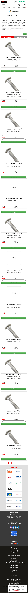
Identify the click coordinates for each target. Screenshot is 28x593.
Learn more (17, 590)
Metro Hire (14, 571)
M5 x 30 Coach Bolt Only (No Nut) (14, 128)
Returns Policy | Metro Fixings (14, 555)
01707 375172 (17, 521)
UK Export (14, 552)
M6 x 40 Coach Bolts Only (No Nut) (14, 410)
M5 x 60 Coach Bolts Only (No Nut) (14, 233)
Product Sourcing (14, 561)
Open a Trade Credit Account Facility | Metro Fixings (14, 562)
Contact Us (14, 569)
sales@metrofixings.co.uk (15, 523)
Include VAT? (19, 34)
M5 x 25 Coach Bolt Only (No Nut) (14, 92)
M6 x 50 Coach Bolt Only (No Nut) (14, 445)
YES (25, 33)
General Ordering (14, 550)
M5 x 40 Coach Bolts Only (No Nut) (14, 163)
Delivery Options (14, 551)
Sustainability (14, 570)
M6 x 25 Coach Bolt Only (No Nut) (14, 339)
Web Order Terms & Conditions (14, 579)
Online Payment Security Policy (14, 582)
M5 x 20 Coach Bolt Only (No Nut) (14, 57)
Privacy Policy (14, 580)
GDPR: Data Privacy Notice (14, 583)
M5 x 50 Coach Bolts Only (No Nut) (14, 198)
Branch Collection (14, 554)
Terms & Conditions (14, 578)
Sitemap (14, 573)
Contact (19, 7)
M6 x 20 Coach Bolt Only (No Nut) (14, 304)
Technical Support (14, 560)
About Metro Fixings (14, 567)
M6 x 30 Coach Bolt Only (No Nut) (14, 374)
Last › (18, 462)
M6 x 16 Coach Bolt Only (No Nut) (14, 269)
